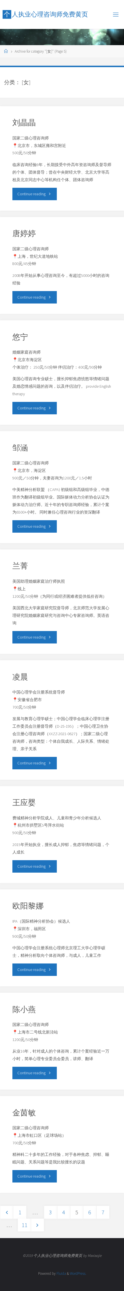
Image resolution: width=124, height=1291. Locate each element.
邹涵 (20, 448)
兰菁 (20, 566)
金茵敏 (24, 1112)
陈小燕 (24, 1009)
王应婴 (24, 802)
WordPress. (78, 1273)
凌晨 (20, 677)
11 (24, 1225)
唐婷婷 (24, 233)
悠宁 (20, 337)
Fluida (61, 1273)
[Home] (6, 51)
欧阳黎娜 (28, 906)
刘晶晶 (24, 122)
